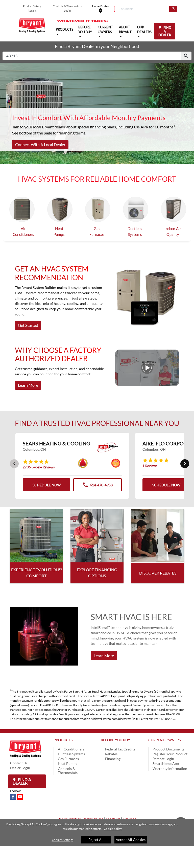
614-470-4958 (97, 486)
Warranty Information (170, 768)
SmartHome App (166, 763)
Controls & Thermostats (68, 770)
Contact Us (19, 763)
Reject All (96, 839)
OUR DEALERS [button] (144, 29)
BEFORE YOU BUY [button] (85, 29)
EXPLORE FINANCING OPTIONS (97, 572)
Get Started (28, 325)
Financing (112, 759)
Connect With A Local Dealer (40, 144)
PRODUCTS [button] (64, 29)
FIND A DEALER (164, 31)
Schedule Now (47, 485)
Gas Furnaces (97, 231)
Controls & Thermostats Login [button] (67, 8)
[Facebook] (13, 796)
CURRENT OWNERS (164, 740)
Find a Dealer (22, 781)
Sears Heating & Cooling (56, 443)
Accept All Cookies (131, 839)
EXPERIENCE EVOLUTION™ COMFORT (36, 572)
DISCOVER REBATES (157, 572)
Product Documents (168, 749)
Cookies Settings (62, 840)
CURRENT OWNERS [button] (105, 29)
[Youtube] (20, 796)
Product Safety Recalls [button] (32, 8)
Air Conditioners (23, 231)
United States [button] (103, 9)
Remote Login (163, 759)
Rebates (111, 754)
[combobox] (141, 9)
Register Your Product (170, 754)
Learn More (28, 385)
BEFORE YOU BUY (115, 740)
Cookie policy (113, 829)
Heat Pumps (59, 231)
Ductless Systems (135, 231)
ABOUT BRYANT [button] (125, 29)
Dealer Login (20, 768)
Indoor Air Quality (172, 231)
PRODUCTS (63, 740)
